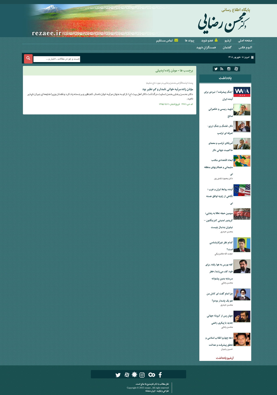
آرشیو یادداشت (225, 358)
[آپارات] (236, 68)
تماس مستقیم (164, 40)
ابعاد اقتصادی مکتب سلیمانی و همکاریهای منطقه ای (218, 167)
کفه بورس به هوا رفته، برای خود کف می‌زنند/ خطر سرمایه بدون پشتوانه (219, 272)
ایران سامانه (150, 391)
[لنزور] (133, 375)
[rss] (221, 68)
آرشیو (227, 40)
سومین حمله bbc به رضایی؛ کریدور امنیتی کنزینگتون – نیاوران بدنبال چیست (218, 220)
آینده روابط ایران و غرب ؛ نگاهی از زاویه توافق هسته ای (219, 196)
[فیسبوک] (160, 375)
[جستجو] (28, 59)
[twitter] (216, 68)
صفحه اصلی (245, 40)
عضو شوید (207, 40)
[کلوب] (151, 374)
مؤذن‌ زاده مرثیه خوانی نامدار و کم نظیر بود (167, 89)
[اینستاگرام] (228, 68)
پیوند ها (189, 40)
